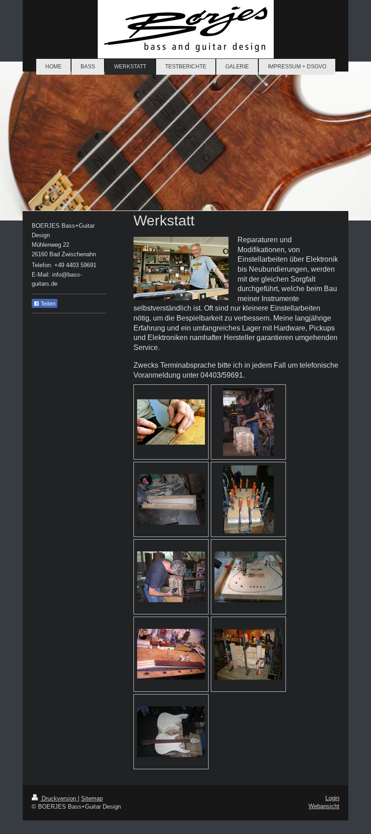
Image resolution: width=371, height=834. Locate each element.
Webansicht (324, 806)
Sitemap (92, 798)
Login (332, 798)
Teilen (47, 304)
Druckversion (59, 798)
